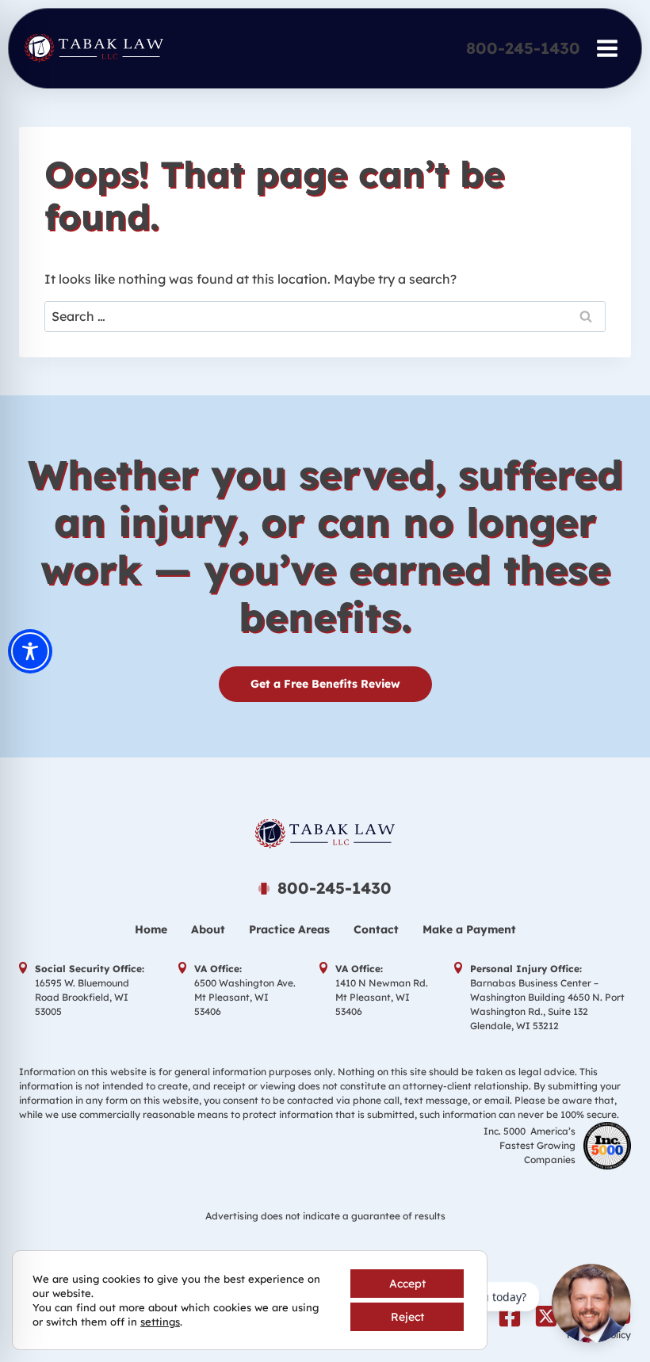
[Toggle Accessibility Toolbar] (30, 651)
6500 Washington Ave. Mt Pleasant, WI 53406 (245, 997)
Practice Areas (289, 929)
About (208, 929)
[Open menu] (606, 48)
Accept (407, 1283)
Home (151, 929)
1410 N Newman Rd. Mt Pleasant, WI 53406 (381, 997)
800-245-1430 (523, 48)
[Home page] (325, 834)
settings (160, 1321)
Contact (376, 929)
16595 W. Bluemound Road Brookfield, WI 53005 (82, 997)
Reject (407, 1317)
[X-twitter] (546, 1316)
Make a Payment (469, 929)
